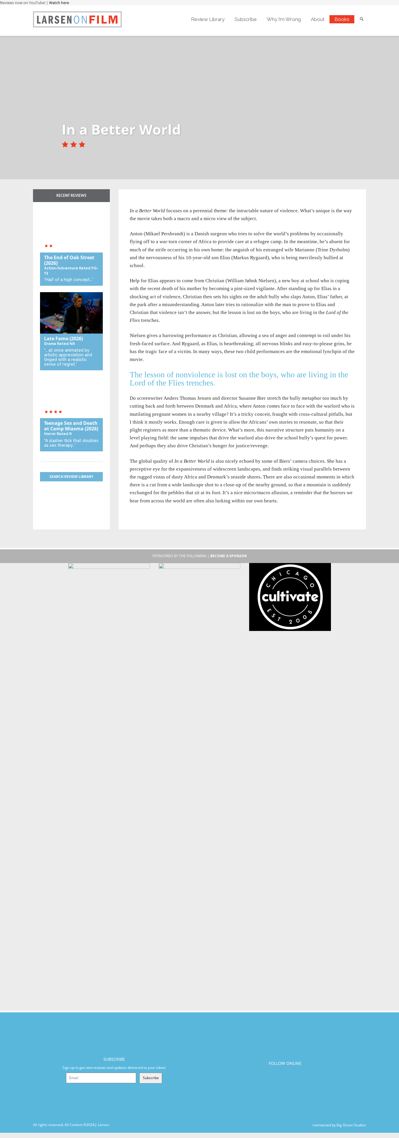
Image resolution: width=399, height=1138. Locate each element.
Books (341, 19)
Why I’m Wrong (284, 19)
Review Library (208, 19)
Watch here (59, 2)
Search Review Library (71, 476)
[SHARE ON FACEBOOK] (145, 203)
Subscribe (246, 19)
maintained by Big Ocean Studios (339, 1124)
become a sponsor (228, 555)
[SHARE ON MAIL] (164, 203)
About (318, 19)
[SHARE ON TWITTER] (135, 203)
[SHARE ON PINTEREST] (155, 203)
